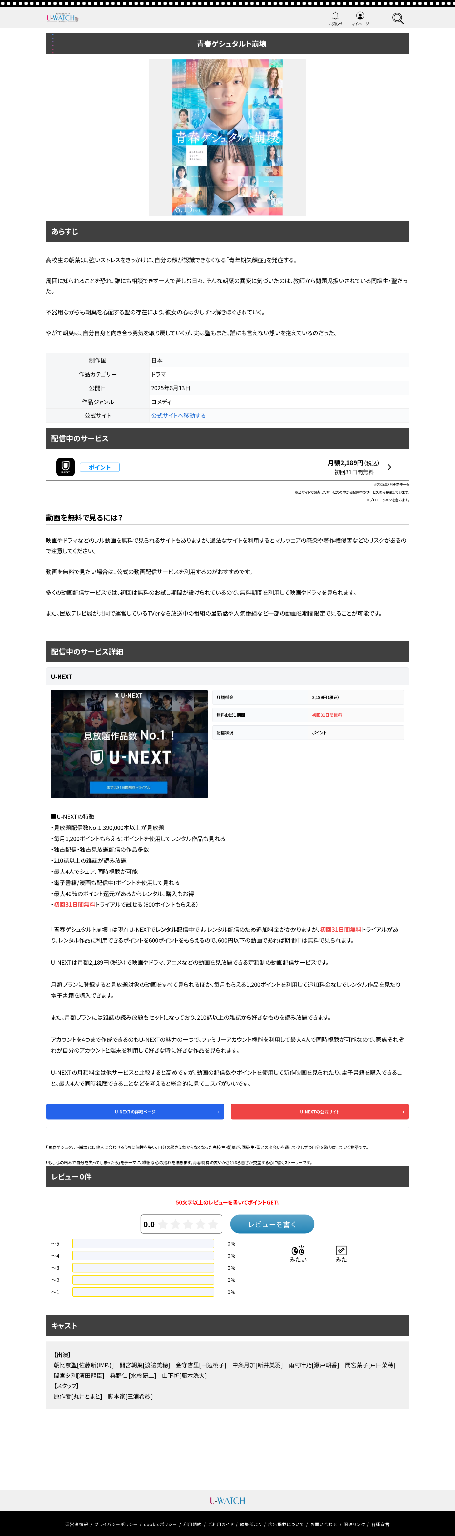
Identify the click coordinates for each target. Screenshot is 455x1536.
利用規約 (193, 1524)
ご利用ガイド (221, 1524)
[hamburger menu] (398, 17)
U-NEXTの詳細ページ (135, 1111)
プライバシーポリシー (116, 1524)
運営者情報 (76, 1524)
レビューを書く (272, 1224)
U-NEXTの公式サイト (320, 1111)
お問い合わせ (324, 1524)
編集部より (251, 1524)
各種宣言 (380, 1524)
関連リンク (354, 1524)
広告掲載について (286, 1524)
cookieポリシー (160, 1524)
